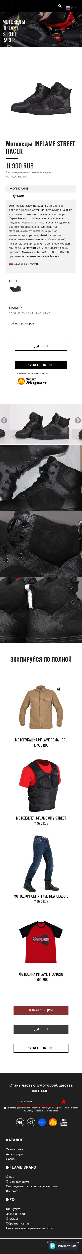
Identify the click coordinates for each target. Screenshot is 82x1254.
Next (78, 421)
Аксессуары (14, 1154)
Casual (10, 1159)
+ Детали (17, 196)
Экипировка (14, 1149)
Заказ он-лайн (16, 1214)
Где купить (13, 1209)
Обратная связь (17, 1223)
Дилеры (41, 346)
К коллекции (41, 1010)
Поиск (60, 6)
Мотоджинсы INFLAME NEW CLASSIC (41, 896)
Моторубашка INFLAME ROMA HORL (41, 740)
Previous (4, 421)
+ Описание (19, 188)
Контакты (13, 1191)
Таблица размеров (21, 324)
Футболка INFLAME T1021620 (41, 974)
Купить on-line (41, 365)
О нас (10, 1176)
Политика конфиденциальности (29, 1228)
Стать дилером (17, 1181)
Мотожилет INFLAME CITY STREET (41, 818)
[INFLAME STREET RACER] (41, 427)
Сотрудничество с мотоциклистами (32, 1186)
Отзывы (12, 1218)
